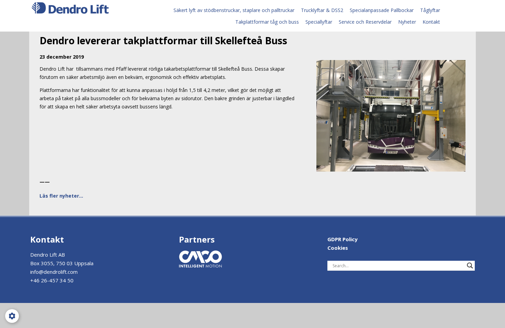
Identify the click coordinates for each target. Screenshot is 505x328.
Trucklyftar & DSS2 (322, 10)
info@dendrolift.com (54, 271)
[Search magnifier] (470, 265)
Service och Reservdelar (365, 22)
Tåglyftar (430, 10)
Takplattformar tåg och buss (267, 22)
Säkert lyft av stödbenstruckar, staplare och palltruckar (233, 10)
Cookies (337, 247)
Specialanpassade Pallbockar (382, 10)
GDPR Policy (342, 239)
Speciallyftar (318, 22)
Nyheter (407, 22)
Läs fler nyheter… (61, 195)
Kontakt (431, 22)
